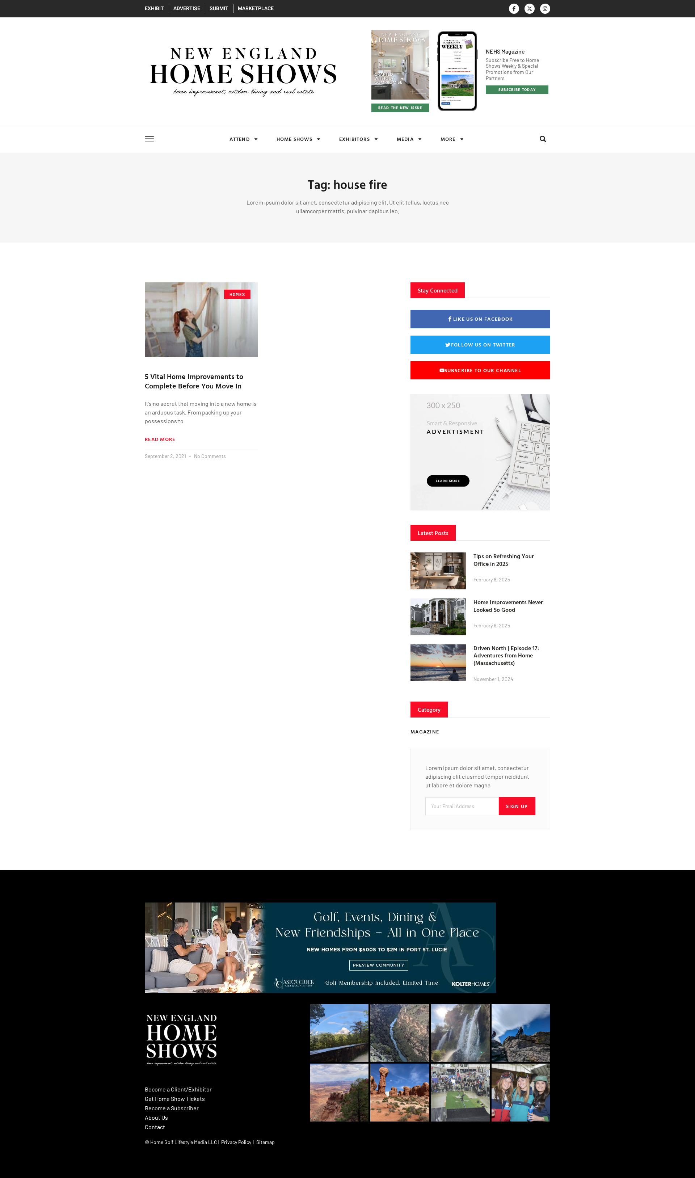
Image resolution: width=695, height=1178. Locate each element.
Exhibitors (354, 139)
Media (405, 139)
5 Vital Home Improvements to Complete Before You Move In (194, 381)
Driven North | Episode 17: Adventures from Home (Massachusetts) (506, 656)
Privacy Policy (236, 1142)
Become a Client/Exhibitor (178, 1089)
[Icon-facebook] (514, 9)
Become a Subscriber (172, 1108)
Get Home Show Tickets (175, 1098)
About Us (156, 1117)
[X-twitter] (530, 9)
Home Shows (294, 139)
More (448, 139)
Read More (160, 439)
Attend (239, 139)
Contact (155, 1126)
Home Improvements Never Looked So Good (508, 606)
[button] (543, 139)
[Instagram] (545, 9)
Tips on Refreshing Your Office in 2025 (503, 560)
